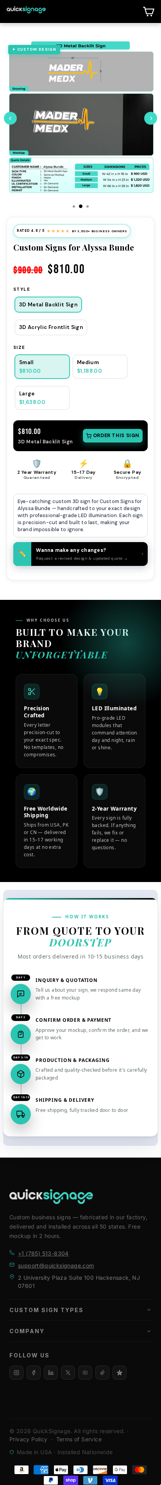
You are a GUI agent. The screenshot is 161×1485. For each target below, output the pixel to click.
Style (21, 289)
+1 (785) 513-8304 (43, 1253)
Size (19, 347)
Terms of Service (79, 1439)
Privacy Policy (28, 1439)
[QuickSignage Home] (51, 1196)
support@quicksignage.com (56, 1265)
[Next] (150, 118)
